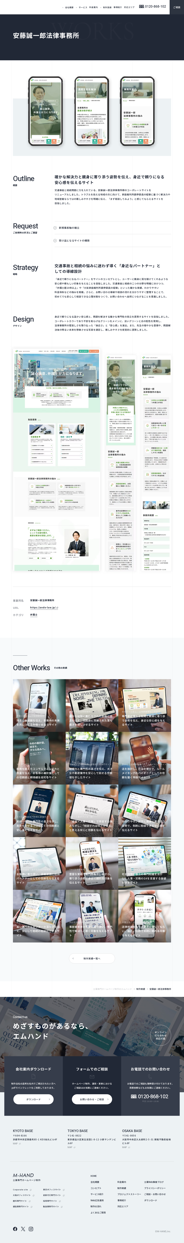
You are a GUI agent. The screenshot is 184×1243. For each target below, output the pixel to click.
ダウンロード (150, 1200)
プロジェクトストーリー (129, 1194)
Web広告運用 (97, 1200)
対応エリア (129, 7)
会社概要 (95, 1181)
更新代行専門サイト (54, 1195)
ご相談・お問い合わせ (155, 1194)
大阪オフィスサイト (23, 1195)
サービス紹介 (97, 1194)
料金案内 (93, 7)
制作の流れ (96, 1206)
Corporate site (22, 1189)
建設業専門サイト (22, 1206)
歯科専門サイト (21, 1200)
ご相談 (176, 7)
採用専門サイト (52, 1200)
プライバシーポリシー (155, 1188)
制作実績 (140, 988)
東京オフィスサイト (54, 1189)
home (94, 1175)
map (17, 1143)
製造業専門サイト (53, 1206)
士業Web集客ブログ (154, 1181)
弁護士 (33, 614)
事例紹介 (118, 7)
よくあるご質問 (98, 1212)
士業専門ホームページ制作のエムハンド (112, 988)
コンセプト (96, 1188)
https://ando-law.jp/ (44, 607)
